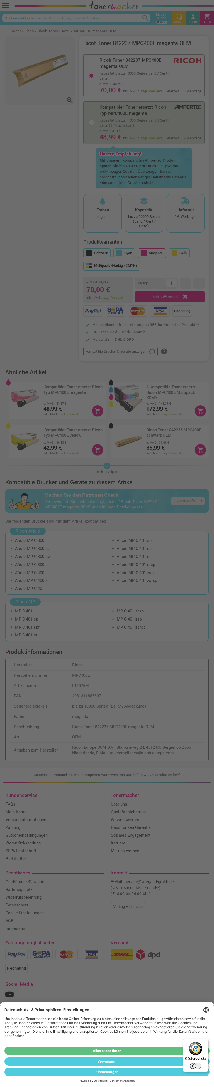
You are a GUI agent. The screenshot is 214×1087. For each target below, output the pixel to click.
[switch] (195, 1066)
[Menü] (205, 1042)
